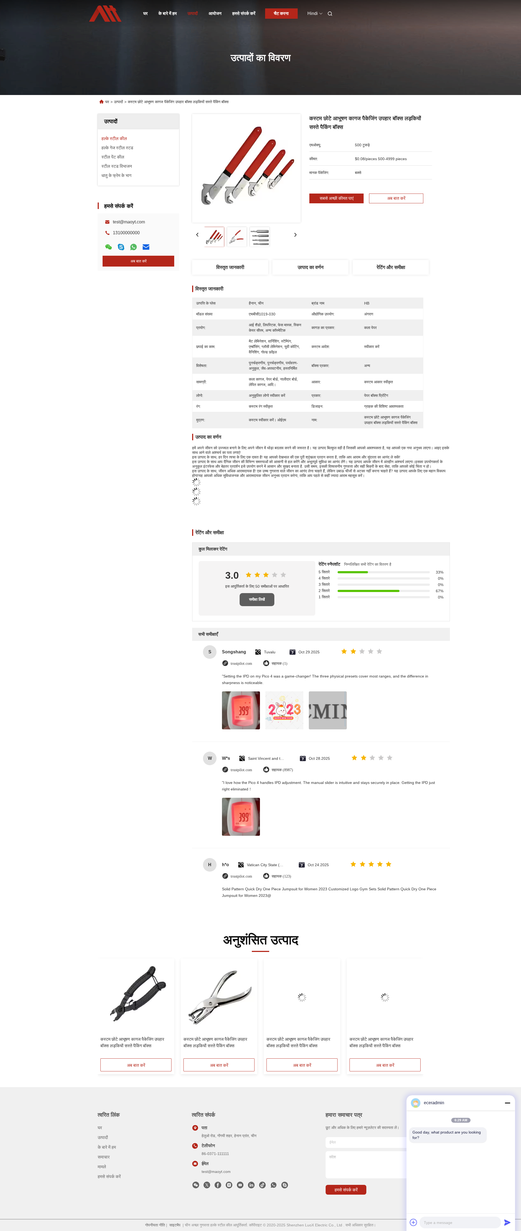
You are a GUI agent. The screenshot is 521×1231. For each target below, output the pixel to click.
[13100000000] (273, 1186)
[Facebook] (218, 1186)
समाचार (104, 1157)
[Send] (507, 1222)
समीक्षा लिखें (257, 599)
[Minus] (507, 1103)
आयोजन (215, 13)
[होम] (105, 13)
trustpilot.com (241, 664)
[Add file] (413, 1222)
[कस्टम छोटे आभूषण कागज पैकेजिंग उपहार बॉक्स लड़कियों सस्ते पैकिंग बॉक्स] (246, 168)
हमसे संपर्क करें (243, 13)
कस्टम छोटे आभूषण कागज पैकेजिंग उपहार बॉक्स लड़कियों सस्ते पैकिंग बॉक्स (132, 1042)
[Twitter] (207, 1186)
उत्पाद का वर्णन (310, 267)
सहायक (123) (281, 876)
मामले (102, 1166)
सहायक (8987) (282, 770)
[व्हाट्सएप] (133, 247)
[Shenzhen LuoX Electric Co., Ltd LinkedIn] (251, 1186)
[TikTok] (262, 1186)
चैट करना (281, 13)
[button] (107, 1010)
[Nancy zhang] (284, 1186)
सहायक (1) (279, 664)
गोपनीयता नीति (155, 1225)
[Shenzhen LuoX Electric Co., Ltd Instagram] (229, 1186)
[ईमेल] (146, 247)
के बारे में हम (167, 13)
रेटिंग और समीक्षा (391, 267)
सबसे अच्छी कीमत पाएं (337, 198)
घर (145, 13)
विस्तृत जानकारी (230, 267)
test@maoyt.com (129, 222)
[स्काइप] (121, 247)
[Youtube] (240, 1186)
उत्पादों (193, 13)
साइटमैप (174, 1225)
